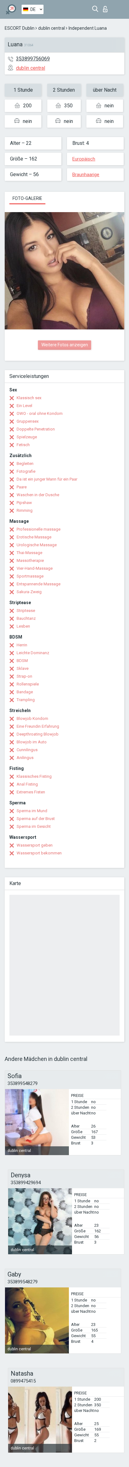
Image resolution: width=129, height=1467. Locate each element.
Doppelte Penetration (36, 429)
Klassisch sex (29, 397)
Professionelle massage (38, 529)
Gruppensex (28, 421)
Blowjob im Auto (32, 742)
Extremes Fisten (31, 792)
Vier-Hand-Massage (35, 568)
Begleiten (25, 463)
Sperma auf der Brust (36, 818)
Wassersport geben (35, 845)
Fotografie (26, 471)
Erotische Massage (34, 537)
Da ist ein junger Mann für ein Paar (47, 479)
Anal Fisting (27, 784)
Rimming (25, 510)
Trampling (26, 699)
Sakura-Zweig (29, 591)
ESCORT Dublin (19, 28)
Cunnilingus (27, 749)
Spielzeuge (27, 437)
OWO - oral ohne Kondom (40, 413)
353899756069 (33, 59)
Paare (22, 487)
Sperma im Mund (32, 810)
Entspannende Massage (38, 584)
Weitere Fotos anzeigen (64, 344)
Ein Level (24, 405)
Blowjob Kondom (32, 718)
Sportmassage (30, 576)
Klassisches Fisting (34, 776)
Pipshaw (24, 502)
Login (106, 7)
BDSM (22, 660)
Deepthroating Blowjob (38, 734)
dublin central (51, 28)
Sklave (22, 668)
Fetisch (23, 444)
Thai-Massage (29, 552)
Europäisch (83, 159)
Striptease (26, 610)
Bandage (25, 692)
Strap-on (24, 676)
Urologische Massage (37, 544)
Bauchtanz (26, 618)
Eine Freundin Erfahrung (38, 726)
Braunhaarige (85, 174)
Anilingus (25, 757)
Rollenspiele (28, 684)
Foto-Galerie (27, 198)
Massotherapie (30, 560)
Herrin (22, 645)
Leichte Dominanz (33, 652)
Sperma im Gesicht (34, 826)
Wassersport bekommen (39, 853)
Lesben (23, 626)
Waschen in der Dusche (38, 494)
